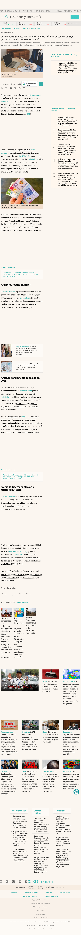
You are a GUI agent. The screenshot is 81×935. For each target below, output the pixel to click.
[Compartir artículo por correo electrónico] (20, 88)
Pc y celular (58, 11)
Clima (79, 11)
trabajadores (35, 95)
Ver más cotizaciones (74, 24)
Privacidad (40, 910)
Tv (75, 11)
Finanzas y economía (30, 11)
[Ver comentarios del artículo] (24, 88)
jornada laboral (24, 298)
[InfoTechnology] (60, 887)
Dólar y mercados (45, 11)
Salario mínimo (18, 594)
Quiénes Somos (65, 892)
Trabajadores (35, 28)
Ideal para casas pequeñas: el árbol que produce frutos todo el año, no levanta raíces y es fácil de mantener (67, 121)
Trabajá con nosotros (51, 896)
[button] (76, 792)
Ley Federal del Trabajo (18, 551)
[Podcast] (50, 887)
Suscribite (49, 892)
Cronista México (6, 28)
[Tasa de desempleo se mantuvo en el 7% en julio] (31, 612)
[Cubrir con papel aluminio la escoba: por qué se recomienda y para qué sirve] (50, 674)
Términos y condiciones (40, 907)
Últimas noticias (6, 11)
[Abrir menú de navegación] (2, 16)
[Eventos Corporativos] (31, 887)
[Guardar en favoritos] (41, 84)
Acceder (75, 17)
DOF (28, 114)
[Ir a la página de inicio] (6, 16)
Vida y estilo (68, 11)
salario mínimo (7, 101)
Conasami (18, 555)
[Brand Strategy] (41, 887)
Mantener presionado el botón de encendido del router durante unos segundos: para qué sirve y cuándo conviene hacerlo (67, 149)
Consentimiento (40, 914)
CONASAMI (24, 156)
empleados (25, 417)
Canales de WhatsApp (31, 892)
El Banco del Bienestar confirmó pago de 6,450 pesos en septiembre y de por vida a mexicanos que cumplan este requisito (67, 68)
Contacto (14, 892)
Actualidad (17, 11)
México (28, 594)
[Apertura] (20, 887)
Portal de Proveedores (30, 896)
